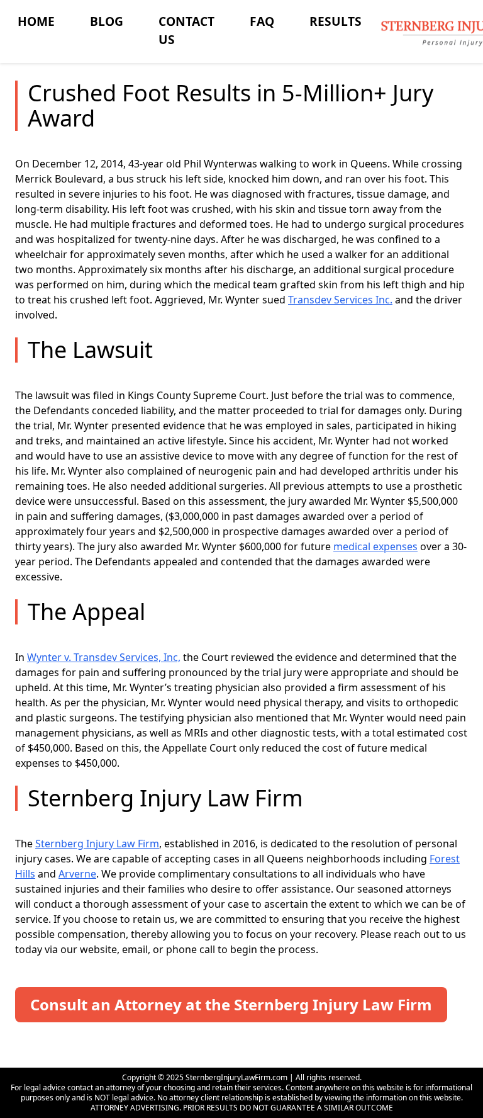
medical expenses (375, 546)
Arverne (77, 874)
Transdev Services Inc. (340, 300)
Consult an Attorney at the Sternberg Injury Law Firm (231, 1004)
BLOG (106, 21)
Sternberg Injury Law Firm (97, 843)
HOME (36, 21)
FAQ (262, 21)
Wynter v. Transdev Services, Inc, (103, 657)
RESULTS (335, 21)
